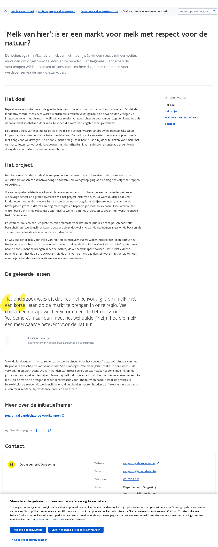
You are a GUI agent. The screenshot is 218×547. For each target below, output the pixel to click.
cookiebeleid (57, 519)
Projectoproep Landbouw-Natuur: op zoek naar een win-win (57, 11)
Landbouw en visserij (22, 11)
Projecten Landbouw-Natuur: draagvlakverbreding (100, 11)
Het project (172, 111)
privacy (40, 519)
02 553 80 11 (131, 479)
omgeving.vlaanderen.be (139, 463)
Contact (170, 124)
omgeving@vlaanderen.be (139, 471)
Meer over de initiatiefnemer (182, 117)
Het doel (170, 105)
